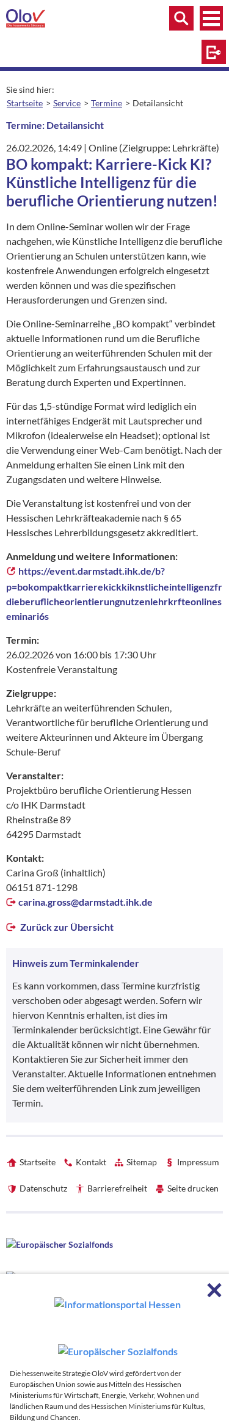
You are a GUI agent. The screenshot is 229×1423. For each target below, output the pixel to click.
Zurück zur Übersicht (66, 927)
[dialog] (114, 1348)
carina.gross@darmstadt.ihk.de (85, 902)
